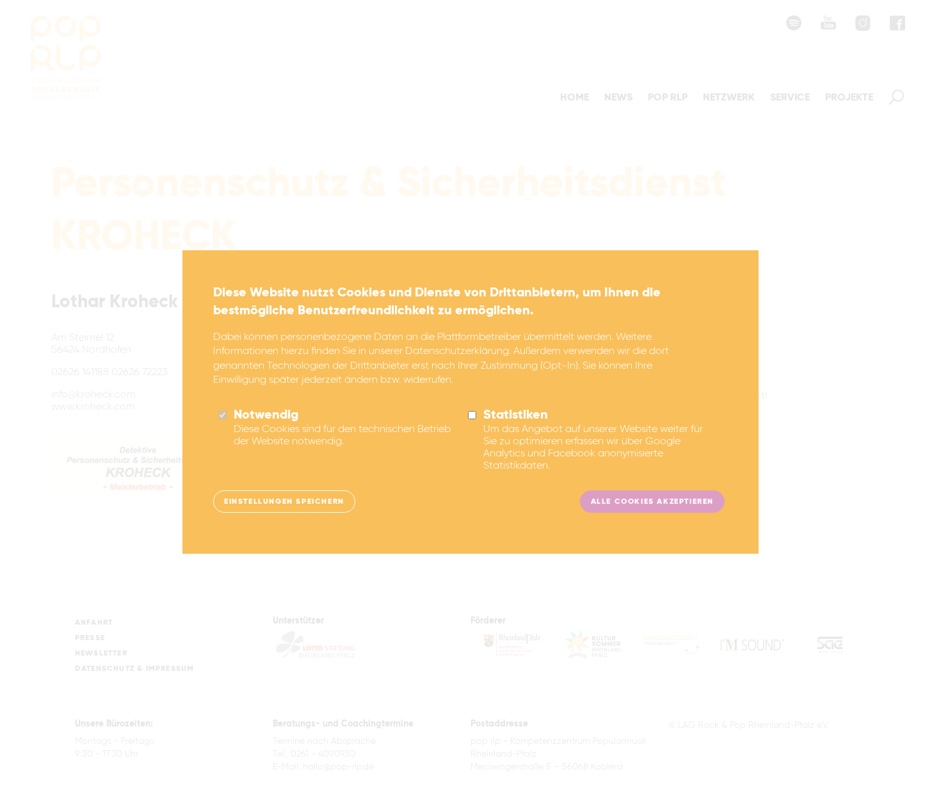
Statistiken (515, 415)
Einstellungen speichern (284, 502)
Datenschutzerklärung (457, 351)
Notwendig (266, 415)
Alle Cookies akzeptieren (652, 502)
